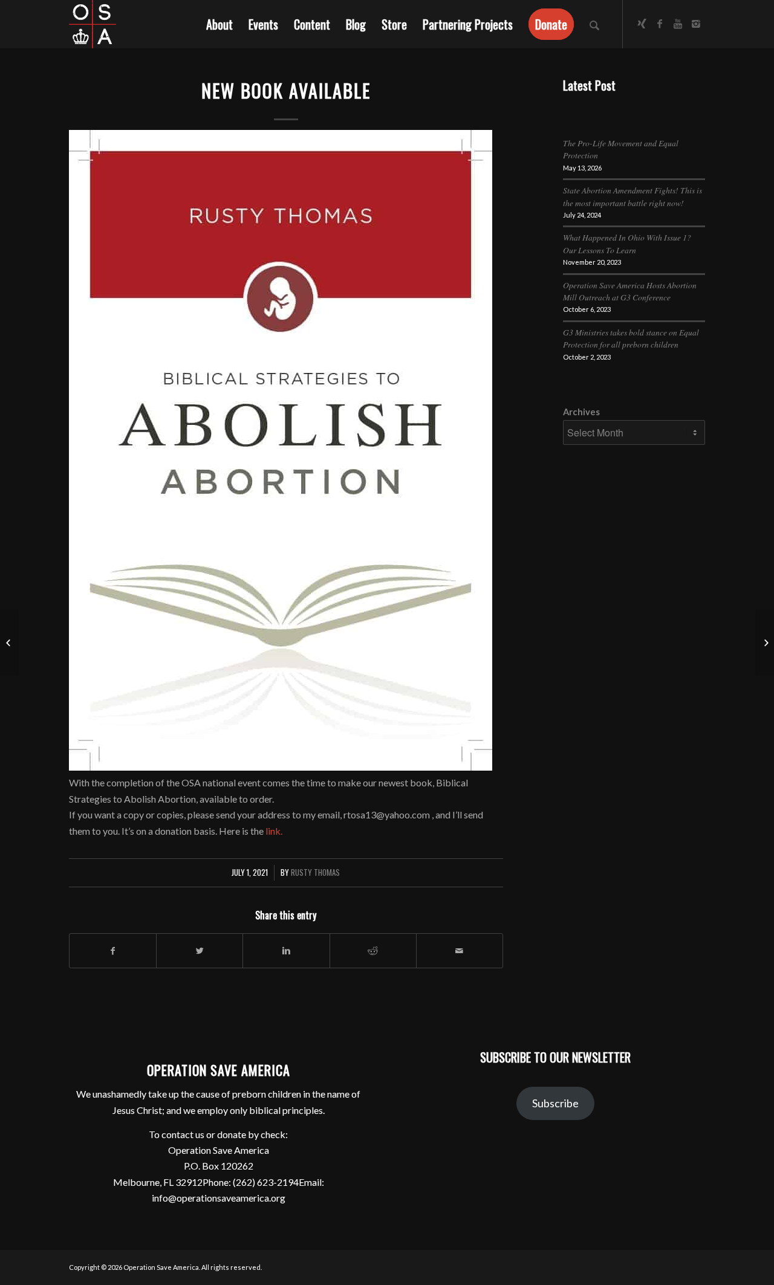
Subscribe (555, 1103)
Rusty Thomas (315, 872)
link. (273, 831)
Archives (581, 411)
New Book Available (286, 90)
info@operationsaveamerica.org (218, 1197)
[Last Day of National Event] (9, 642)
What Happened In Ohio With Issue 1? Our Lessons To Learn (627, 243)
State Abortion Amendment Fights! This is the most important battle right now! (632, 196)
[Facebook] (660, 24)
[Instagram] (696, 24)
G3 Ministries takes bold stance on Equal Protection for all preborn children (631, 338)
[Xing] (642, 24)
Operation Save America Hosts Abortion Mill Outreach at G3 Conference (630, 291)
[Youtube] (678, 24)
